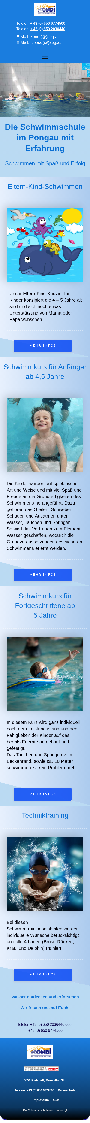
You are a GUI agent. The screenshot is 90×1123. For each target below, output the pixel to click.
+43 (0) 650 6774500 (45, 1030)
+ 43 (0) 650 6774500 (47, 23)
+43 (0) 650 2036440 (47, 1024)
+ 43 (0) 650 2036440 (47, 29)
